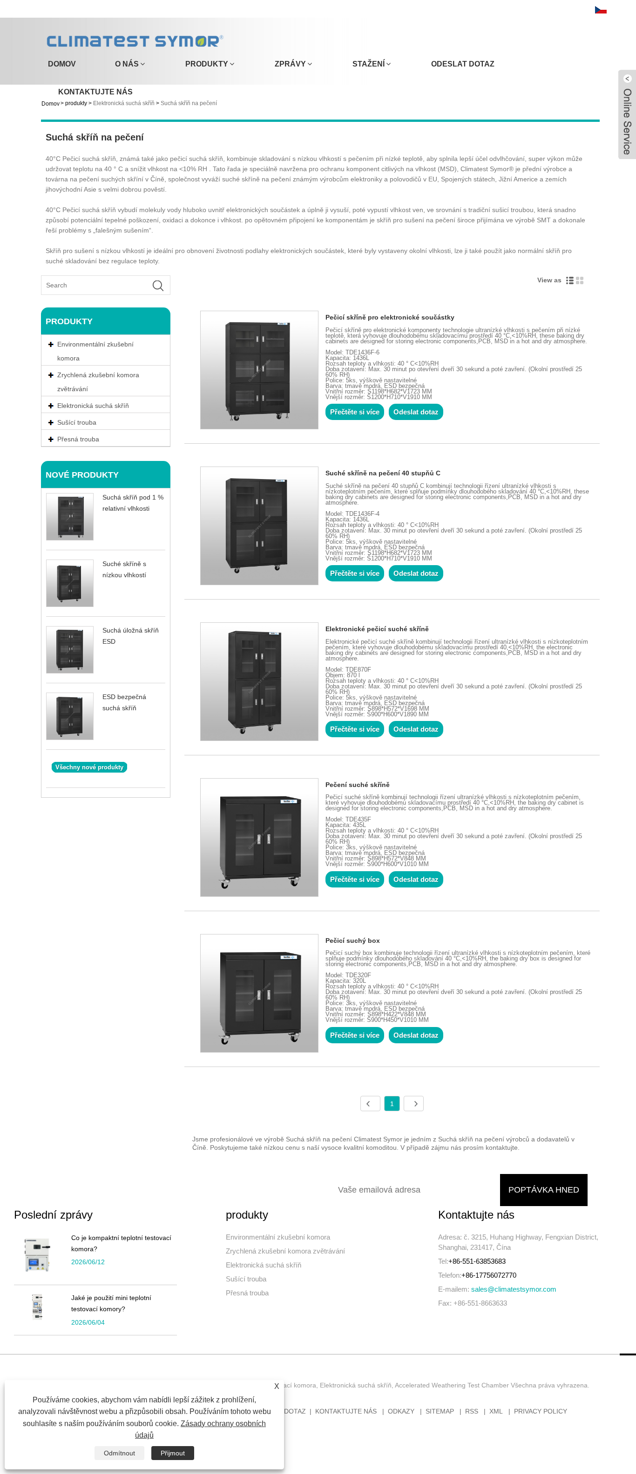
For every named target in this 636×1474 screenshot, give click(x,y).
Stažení (368, 64)
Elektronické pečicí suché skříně (377, 629)
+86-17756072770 (488, 1275)
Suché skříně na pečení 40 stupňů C (382, 473)
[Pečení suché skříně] (259, 839)
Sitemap (440, 1411)
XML (496, 1411)
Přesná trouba (247, 1293)
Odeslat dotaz (462, 64)
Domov (62, 64)
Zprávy (290, 64)
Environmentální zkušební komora (95, 351)
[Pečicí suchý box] (259, 995)
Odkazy (401, 1411)
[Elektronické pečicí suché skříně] (259, 683)
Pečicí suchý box (352, 940)
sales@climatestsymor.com (513, 1289)
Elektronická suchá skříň (263, 1265)
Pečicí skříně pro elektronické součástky (389, 317)
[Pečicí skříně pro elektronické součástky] (259, 372)
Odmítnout (119, 1453)
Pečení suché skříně (357, 784)
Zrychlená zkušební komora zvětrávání (98, 382)
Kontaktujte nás (95, 92)
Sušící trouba (246, 1279)
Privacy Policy (540, 1411)
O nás (127, 64)
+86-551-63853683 (477, 1261)
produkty (206, 64)
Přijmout (173, 1453)
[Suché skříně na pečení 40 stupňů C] (259, 527)
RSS (471, 1411)
